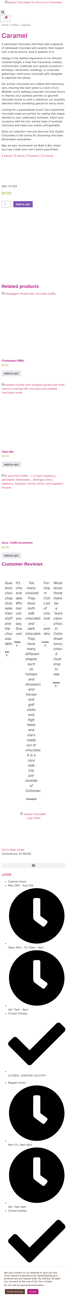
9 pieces (19, 155)
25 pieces (47, 155)
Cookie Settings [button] (15, 1291)
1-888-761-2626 (12, 857)
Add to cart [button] (11, 373)
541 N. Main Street (13, 849)
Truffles (15, 25)
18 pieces (33, 155)
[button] (2, 12)
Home (5, 25)
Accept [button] (32, 1291)
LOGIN (6, 875)
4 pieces (7, 155)
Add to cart (23, 204)
